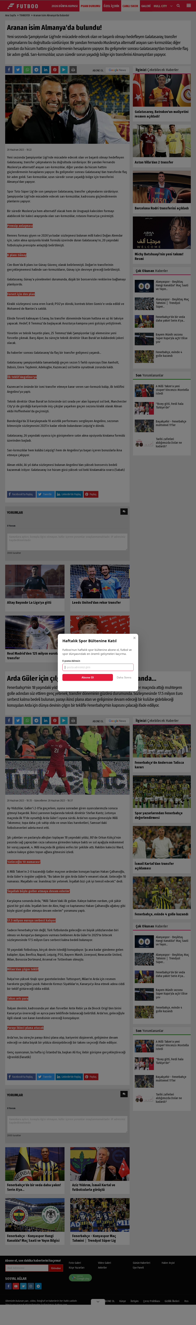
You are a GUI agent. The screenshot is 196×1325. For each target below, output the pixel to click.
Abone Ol (88, 677)
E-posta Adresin (71, 660)
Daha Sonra (124, 677)
